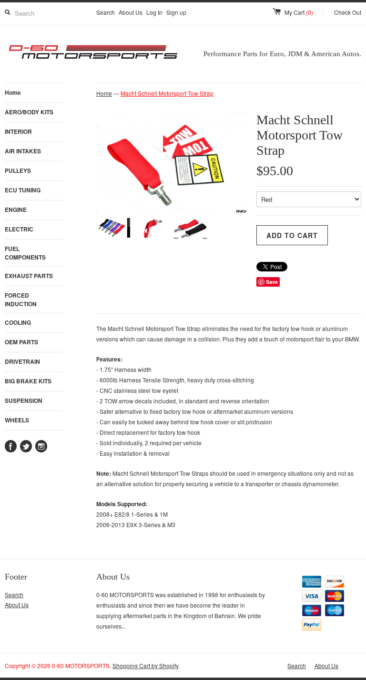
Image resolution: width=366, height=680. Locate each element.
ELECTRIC (19, 229)
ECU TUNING (23, 190)
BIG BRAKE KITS (28, 381)
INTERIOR (18, 131)
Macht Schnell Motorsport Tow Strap (167, 93)
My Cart (299, 12)
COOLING (18, 322)
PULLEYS (18, 170)
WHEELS (17, 420)
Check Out (347, 12)
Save (272, 281)
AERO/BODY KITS (29, 112)
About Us (130, 12)
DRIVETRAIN (22, 361)
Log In (154, 12)
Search (105, 12)
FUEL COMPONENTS (25, 252)
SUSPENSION (23, 400)
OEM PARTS (21, 342)
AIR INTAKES (23, 151)
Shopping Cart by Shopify (145, 665)
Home (13, 92)
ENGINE (16, 209)
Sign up (176, 12)
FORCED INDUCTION (21, 299)
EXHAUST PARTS (29, 275)
